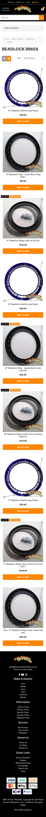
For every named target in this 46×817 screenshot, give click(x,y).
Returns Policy (23, 712)
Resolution (23, 733)
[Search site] (41, 17)
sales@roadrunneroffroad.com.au (23, 667)
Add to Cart (23, 121)
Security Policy (23, 715)
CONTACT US (20, 2)
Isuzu (23, 689)
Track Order (23, 730)
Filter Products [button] (12, 28)
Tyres (23, 771)
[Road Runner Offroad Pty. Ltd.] (23, 8)
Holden (23, 686)
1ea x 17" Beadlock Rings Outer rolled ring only (23, 631)
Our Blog (23, 745)
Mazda (23, 697)
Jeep (23, 692)
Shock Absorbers (23, 757)
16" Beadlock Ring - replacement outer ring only (23, 369)
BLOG (28, 2)
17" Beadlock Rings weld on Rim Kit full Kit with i (23, 565)
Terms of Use (23, 707)
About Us (23, 742)
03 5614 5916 (26, 669)
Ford (23, 684)
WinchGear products (23, 810)
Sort (19, 58)
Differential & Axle (23, 763)
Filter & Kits (23, 768)
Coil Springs (23, 766)
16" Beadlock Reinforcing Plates (23, 304)
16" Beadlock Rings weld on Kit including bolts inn (23, 435)
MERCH (36, 2)
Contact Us (23, 748)
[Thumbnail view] (4, 58)
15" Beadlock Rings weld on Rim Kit (23, 240)
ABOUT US (11, 2)
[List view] (8, 58)
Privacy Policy (23, 709)
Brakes (23, 760)
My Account (23, 727)
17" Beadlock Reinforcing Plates (23, 500)
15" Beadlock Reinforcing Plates (23, 110)
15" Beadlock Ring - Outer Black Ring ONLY (23, 175)
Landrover (23, 694)
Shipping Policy (23, 718)
